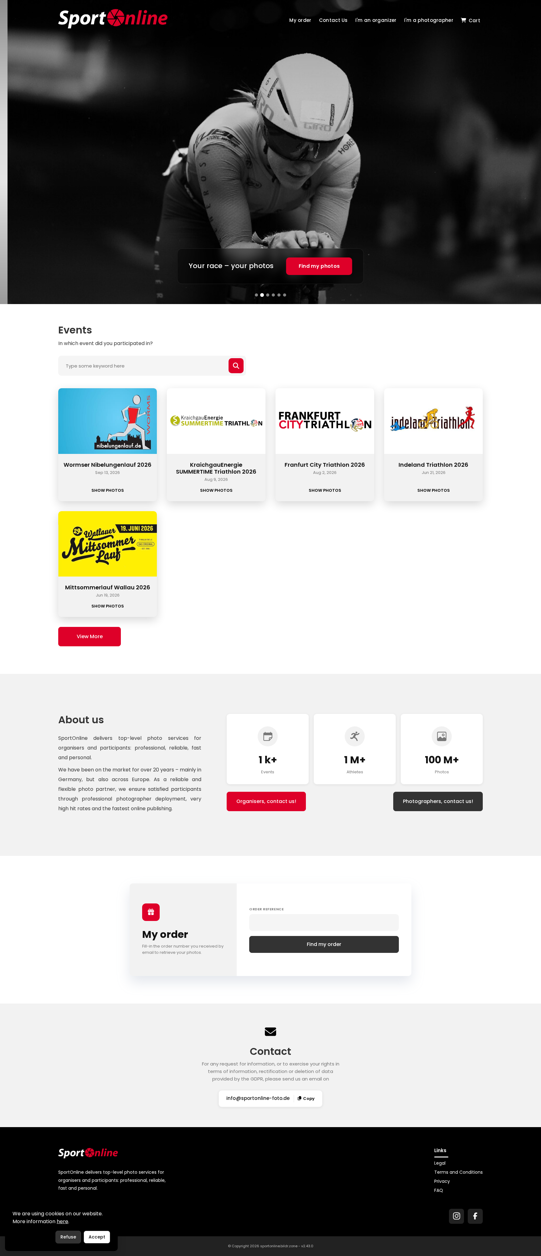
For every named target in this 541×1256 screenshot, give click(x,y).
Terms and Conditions (458, 1172)
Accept (97, 1237)
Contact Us (333, 20)
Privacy (442, 1181)
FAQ (438, 1190)
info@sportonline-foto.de (258, 1098)
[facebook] (475, 1216)
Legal (440, 1163)
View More (90, 636)
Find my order (324, 944)
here (62, 1221)
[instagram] (456, 1216)
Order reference (266, 909)
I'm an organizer (376, 20)
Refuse (68, 1237)
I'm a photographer (428, 20)
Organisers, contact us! (266, 801)
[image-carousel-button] (256, 295)
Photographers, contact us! (438, 801)
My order (300, 20)
